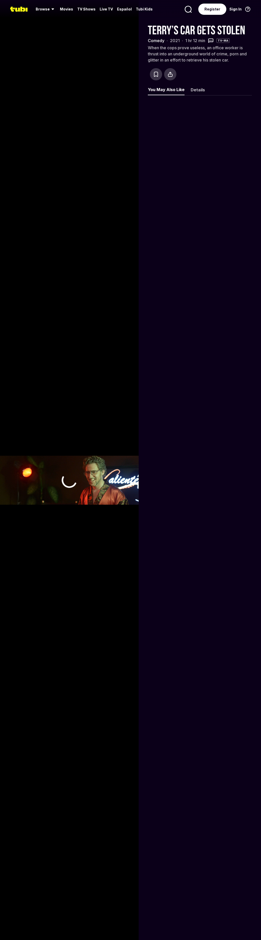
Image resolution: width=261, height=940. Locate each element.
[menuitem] (46, 9)
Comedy (156, 40)
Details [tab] (198, 89)
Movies (66, 9)
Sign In (235, 9)
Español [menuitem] (124, 9)
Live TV (106, 9)
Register (212, 9)
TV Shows (86, 9)
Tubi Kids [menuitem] (144, 9)
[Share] (170, 74)
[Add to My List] (156, 74)
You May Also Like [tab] (166, 89)
